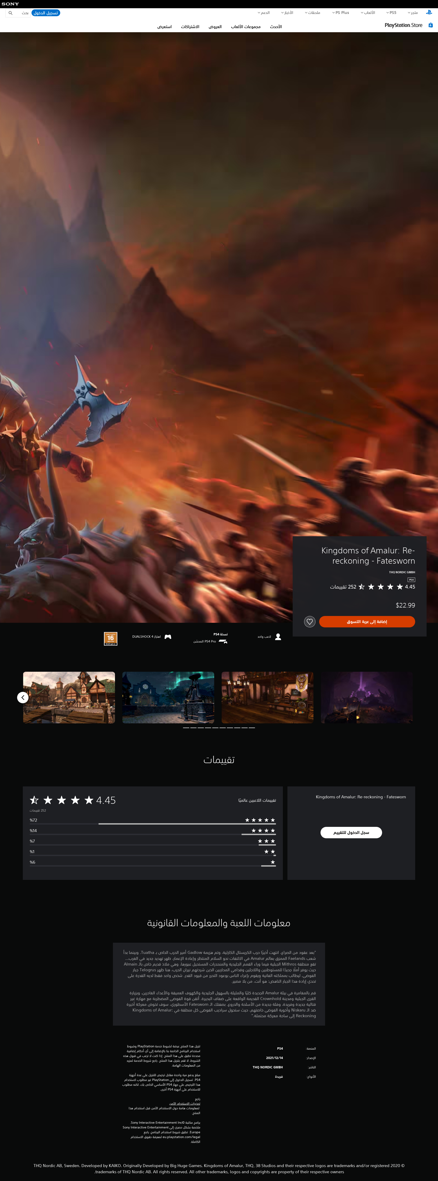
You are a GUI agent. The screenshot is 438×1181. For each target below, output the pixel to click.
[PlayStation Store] (409, 25)
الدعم (265, 12)
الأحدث (276, 26)
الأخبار (288, 12)
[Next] (23, 697)
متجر (414, 12)
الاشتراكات (190, 26)
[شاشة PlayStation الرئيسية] (429, 12)
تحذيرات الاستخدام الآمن (184, 1103)
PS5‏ (393, 12)
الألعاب (369, 12)
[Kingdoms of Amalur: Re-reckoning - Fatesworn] (367, 698)
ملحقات (314, 12)
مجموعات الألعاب (246, 26)
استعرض (164, 26)
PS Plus (342, 12)
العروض (215, 26)
